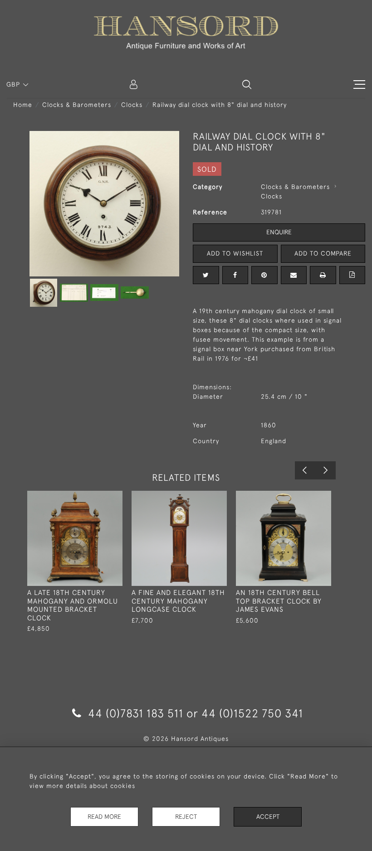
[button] (246, 84)
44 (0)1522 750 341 (252, 713)
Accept (267, 816)
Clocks (131, 104)
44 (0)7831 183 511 (135, 713)
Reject (186, 816)
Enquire (279, 232)
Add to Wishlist (235, 253)
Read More (104, 816)
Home (22, 104)
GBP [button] (14, 84)
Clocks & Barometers (76, 104)
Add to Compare (323, 253)
